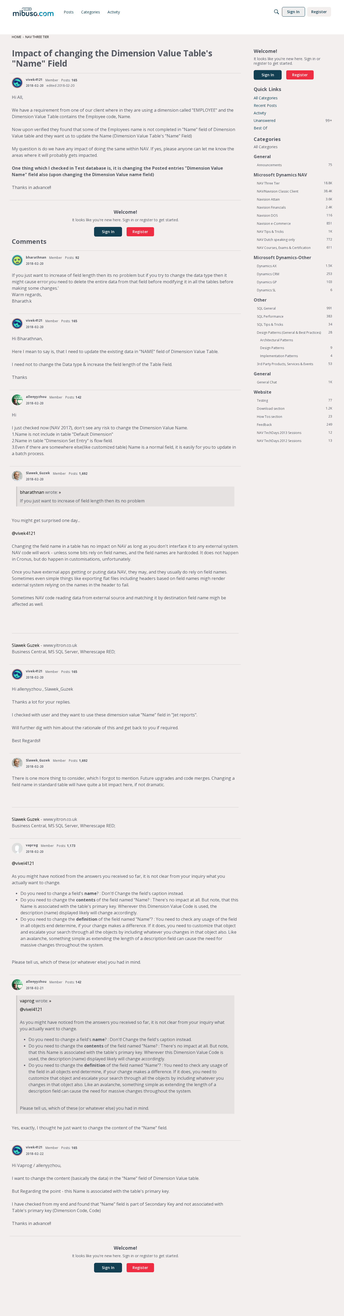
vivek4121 (34, 79)
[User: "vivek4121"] (17, 82)
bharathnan (36, 257)
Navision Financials (294, 207)
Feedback (294, 424)
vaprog (32, 845)
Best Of (260, 127)
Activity (260, 112)
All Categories (266, 97)
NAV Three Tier (294, 183)
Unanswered (293, 120)
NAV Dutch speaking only (294, 239)
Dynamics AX (294, 265)
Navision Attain (294, 199)
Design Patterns (296, 347)
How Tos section (294, 416)
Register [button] (140, 231)
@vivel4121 (23, 863)
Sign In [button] (108, 231)
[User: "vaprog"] (17, 848)
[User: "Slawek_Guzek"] (17, 476)
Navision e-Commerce (294, 223)
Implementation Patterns (296, 355)
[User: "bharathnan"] (17, 260)
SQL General (294, 308)
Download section (294, 408)
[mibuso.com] (33, 12)
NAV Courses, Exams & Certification (294, 247)
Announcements (294, 164)
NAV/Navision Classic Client (294, 191)
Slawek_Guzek (38, 473)
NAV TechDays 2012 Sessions (294, 440)
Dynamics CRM (294, 273)
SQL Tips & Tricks (294, 324)
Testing (294, 400)
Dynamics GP (294, 282)
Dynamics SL (294, 290)
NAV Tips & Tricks (294, 231)
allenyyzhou (36, 396)
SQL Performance (294, 316)
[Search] (276, 12)
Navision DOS (294, 215)
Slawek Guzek (26, 645)
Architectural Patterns (276, 340)
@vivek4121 (23, 533)
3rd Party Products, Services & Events (294, 363)
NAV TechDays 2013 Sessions (294, 432)
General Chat (294, 382)
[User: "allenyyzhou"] (17, 399)
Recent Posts (265, 105)
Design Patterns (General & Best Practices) (294, 332)
